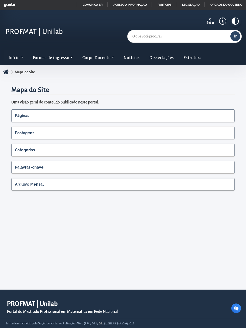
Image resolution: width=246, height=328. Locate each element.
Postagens (24, 133)
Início (14, 58)
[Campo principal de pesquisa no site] (128, 29)
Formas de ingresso (51, 58)
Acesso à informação (130, 4)
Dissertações (161, 58)
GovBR (9, 3)
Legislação (191, 4)
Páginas (22, 115)
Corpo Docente (96, 58)
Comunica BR (93, 4)
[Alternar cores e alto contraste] (235, 21)
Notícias (132, 58)
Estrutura (193, 58)
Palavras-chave (29, 167)
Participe (164, 4)
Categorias (25, 150)
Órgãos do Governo (226, 4)
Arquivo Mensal (29, 184)
